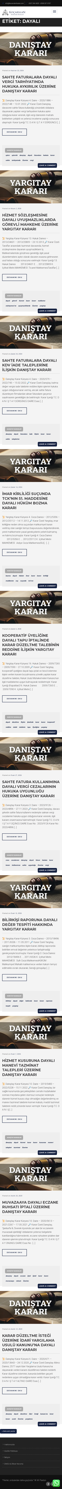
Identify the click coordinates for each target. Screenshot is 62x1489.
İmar (27, 576)
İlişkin (36, 434)
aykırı (8, 155)
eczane (22, 1276)
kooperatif (51, 722)
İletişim (7, 1457)
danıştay (22, 155)
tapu (28, 727)
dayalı (30, 155)
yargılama (28, 1419)
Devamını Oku (14, 132)
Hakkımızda (9, 1444)
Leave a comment (47, 165)
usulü (14, 1419)
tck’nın (30, 581)
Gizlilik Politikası (11, 1451)
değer (21, 1001)
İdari (30, 1414)
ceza (7, 860)
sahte (8, 160)
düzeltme (15, 722)
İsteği (36, 1414)
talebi (15, 727)
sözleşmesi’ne (11, 306)
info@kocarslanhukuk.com (14, 3)
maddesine (10, 581)
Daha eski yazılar (9, 1431)
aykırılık (14, 155)
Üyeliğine (35, 727)
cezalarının (15, 860)
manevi (50, 1142)
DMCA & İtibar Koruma (13, 1464)
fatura (38, 860)
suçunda (23, 581)
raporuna (49, 1001)
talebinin (22, 727)
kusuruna (42, 1142)
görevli (14, 301)
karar (28, 301)
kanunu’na (44, 1414)
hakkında (28, 1001)
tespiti (8, 1006)
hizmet (21, 301)
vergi (31, 160)
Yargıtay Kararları (14, 296)
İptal (29, 1276)
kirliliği (45, 576)
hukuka (45, 155)
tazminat (17, 1147)
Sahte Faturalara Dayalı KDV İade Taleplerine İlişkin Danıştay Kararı (29, 365)
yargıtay (43, 306)
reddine (8, 727)
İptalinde (30, 722)
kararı (52, 155)
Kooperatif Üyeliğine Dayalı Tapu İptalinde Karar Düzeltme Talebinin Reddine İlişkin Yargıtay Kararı (30, 644)
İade (30, 434)
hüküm (21, 576)
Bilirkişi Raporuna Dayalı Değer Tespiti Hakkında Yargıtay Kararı (29, 924)
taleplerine (15, 439)
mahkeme (41, 301)
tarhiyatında (16, 160)
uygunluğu (32, 865)
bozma (8, 576)
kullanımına (16, 865)
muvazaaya (10, 1281)
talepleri (9, 1147)
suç (17, 581)
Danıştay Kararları (14, 150)
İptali (34, 1276)
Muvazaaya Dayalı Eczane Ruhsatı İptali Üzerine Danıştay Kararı (30, 1207)
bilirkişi (8, 1001)
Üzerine (25, 160)
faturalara (37, 155)
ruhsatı (18, 1281)
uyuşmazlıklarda (24, 306)
